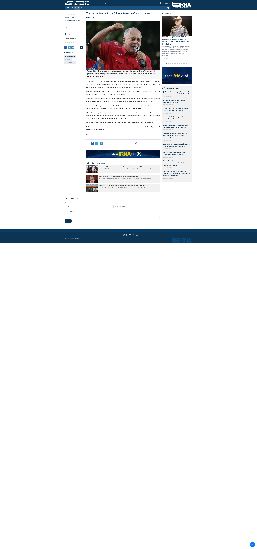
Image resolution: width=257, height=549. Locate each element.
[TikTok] (127, 235)
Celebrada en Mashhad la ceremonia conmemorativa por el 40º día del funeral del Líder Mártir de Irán (176, 163)
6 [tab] (177, 63)
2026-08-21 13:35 (168, 148)
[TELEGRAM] (123, 235)
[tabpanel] (177, 37)
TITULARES (168, 13)
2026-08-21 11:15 (168, 167)
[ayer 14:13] (177, 26)
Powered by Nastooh (74, 238)
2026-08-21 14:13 (168, 140)
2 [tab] (168, 63)
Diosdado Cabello (70, 56)
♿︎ (252, 544)
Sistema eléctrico (70, 62)
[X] (133, 235)
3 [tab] (170, 63)
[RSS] (136, 235)
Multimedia (84, 8)
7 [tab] (179, 63)
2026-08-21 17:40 (168, 96)
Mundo (77, 8)
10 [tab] (186, 63)
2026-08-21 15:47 (168, 129)
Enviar (68, 221)
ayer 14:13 (165, 58)
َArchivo (92, 8)
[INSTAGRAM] (120, 235)
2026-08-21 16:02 (168, 121)
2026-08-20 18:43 (168, 178)
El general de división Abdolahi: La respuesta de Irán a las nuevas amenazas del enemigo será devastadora (177, 136)
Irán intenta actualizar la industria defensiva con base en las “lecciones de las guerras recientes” (176, 173)
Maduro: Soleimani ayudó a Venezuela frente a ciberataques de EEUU (120, 167)
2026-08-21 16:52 (168, 113)
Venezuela (68, 59)
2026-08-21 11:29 (168, 157)
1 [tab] (166, 63)
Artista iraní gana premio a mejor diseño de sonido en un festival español (122, 185)
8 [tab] (181, 63)
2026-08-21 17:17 (168, 104)
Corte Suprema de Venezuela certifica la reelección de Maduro (118, 176)
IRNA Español (81, 3)
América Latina (71, 27)
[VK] (130, 235)
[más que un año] (92, 169)
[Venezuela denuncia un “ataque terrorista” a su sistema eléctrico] (123, 45)
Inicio (68, 8)
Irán (72, 8)
